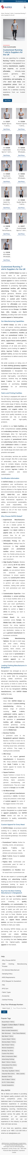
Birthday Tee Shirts (7, 1050)
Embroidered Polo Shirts (9, 1065)
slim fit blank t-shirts (8, 1079)
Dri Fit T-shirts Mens (8, 1082)
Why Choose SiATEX (9, 960)
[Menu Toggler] (2, 1)
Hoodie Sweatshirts (8, 1085)
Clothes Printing (7, 999)
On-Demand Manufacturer (11, 970)
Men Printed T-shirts (8, 1045)
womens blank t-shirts (9, 1042)
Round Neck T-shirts (8, 1022)
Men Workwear (6, 1033)
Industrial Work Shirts (8, 1073)
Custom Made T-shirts (8, 1039)
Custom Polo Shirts (7, 1053)
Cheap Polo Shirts (7, 1068)
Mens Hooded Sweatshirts (10, 1030)
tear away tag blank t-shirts (10, 1071)
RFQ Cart (5, 988)
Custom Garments (7, 1027)
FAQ (3, 985)
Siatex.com (9, 1094)
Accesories (5, 996)
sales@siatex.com (21, 1)
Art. (6, 121)
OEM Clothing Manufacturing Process (14, 965)
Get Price (8, 100)
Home (2, 13)
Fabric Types (6, 992)
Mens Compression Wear (9, 1056)
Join (4, 1012)
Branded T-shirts (7, 1076)
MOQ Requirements (8, 977)
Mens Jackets (20, 1073)
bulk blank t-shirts (7, 1036)
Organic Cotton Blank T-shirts (13, 1025)
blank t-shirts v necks (8, 1062)
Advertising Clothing (8, 1059)
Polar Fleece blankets (19, 1033)
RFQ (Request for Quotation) (11, 981)
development (19, 1106)
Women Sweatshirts (8, 1047)
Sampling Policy (7, 974)
